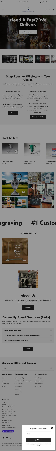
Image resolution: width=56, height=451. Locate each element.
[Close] (51, 428)
